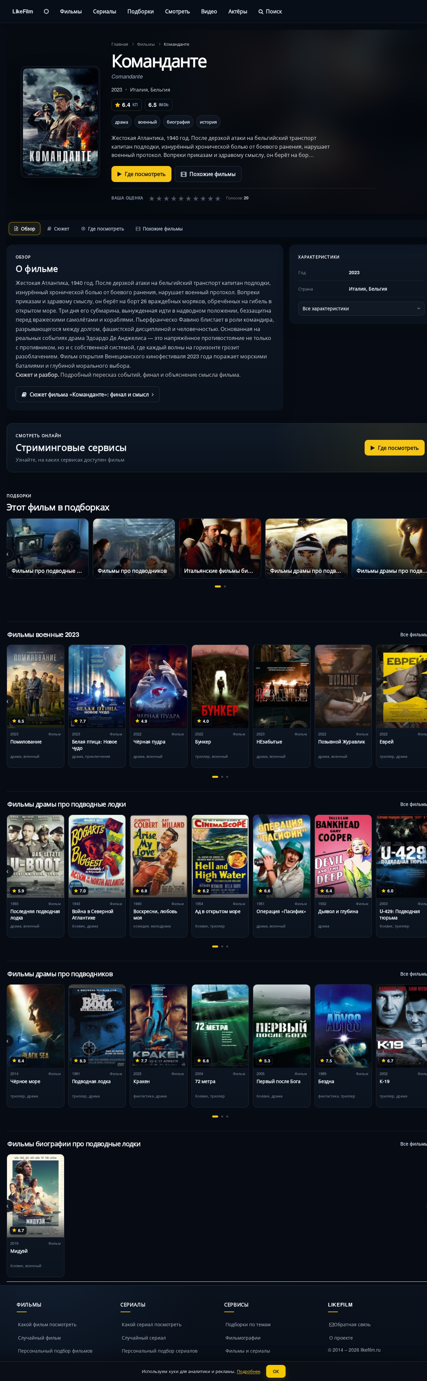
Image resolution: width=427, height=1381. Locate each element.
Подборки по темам (248, 1324)
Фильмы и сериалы (248, 1350)
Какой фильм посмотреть (47, 1324)
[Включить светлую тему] (46, 11)
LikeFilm (22, 11)
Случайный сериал (144, 1337)
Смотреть (177, 11)
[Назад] (7, 554)
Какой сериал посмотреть (151, 1324)
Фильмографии (243, 1337)
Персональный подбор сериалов (159, 1350)
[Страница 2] (225, 586)
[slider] (185, 198)
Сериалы (104, 11)
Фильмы (71, 11)
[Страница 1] (218, 586)
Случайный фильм (39, 1337)
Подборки (140, 11)
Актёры (238, 11)
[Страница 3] (227, 777)
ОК (276, 1371)
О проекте (341, 1337)
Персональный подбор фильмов (55, 1350)
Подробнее (248, 1371)
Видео (209, 11)
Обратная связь (352, 1324)
